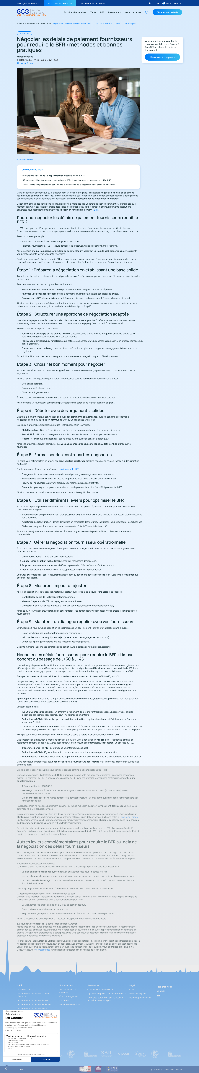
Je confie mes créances (92, 3)
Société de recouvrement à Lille (32, 1008)
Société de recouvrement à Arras (32, 1000)
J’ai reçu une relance (28, 3)
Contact (160, 990)
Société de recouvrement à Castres (34, 1004)
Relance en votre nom (69, 1004)
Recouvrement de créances (67, 990)
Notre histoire (23, 989)
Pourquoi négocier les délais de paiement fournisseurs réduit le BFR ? (53, 175)
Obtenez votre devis (167, 12)
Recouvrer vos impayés (162, 57)
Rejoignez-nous (164, 986)
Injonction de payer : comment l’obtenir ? (106, 993)
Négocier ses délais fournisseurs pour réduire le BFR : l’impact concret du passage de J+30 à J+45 (66, 180)
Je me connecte (173, 3)
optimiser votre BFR (69, 468)
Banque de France (129, 816)
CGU (131, 989)
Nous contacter (133, 12)
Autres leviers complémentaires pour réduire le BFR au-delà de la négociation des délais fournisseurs (68, 184)
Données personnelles (140, 997)
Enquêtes (64, 1000)
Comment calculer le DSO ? (100, 989)
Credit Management (68, 996)
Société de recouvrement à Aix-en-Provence (33, 995)
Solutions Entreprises (75, 12)
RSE (102, 12)
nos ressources (42, 949)
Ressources (114, 12)
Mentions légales (137, 993)
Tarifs (93, 12)
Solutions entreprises (59, 3)
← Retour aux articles (25, 160)
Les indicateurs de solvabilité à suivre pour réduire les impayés (105, 999)
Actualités (24, 33)
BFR (95, 209)
